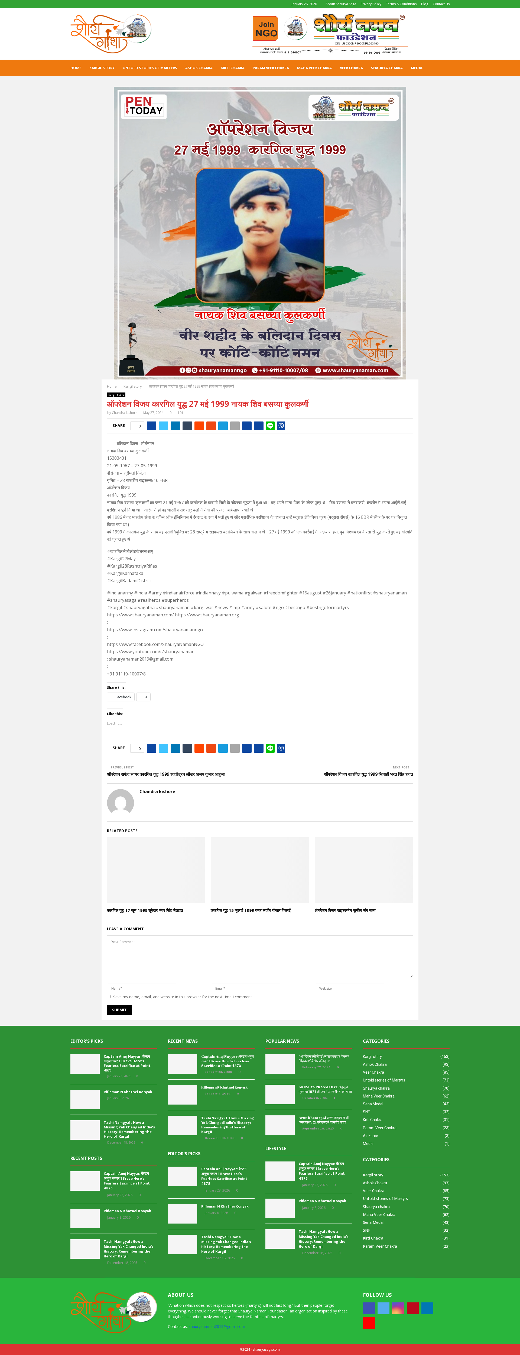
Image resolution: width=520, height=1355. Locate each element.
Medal (417, 67)
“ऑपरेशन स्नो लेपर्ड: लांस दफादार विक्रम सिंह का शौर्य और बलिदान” (324, 1058)
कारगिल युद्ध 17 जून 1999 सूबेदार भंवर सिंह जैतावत (145, 910)
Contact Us (441, 4)
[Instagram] (398, 1308)
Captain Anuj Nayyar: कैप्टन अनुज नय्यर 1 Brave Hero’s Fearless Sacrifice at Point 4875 (127, 1063)
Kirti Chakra (233, 67)
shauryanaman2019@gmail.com (217, 1326)
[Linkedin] (427, 1308)
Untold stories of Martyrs (150, 67)
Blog (424, 4)
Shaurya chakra (387, 67)
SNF (366, 1112)
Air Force (370, 1136)
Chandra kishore (124, 412)
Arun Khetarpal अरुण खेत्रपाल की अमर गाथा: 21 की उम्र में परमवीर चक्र (324, 1120)
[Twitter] (383, 1308)
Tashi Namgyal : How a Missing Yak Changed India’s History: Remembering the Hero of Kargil (129, 1129)
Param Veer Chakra (271, 67)
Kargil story (102, 67)
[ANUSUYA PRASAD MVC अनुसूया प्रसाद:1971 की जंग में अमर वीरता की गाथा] (280, 1094)
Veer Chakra (351, 67)
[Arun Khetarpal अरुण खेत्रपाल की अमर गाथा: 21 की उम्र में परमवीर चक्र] (280, 1125)
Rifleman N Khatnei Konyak (128, 1091)
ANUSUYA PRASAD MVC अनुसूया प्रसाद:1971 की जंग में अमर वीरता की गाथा (325, 1089)
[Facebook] (369, 1308)
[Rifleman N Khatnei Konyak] (85, 1099)
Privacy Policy (371, 4)
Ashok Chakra (199, 67)
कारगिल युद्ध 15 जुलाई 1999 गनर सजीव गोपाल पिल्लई (251, 910)
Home (75, 67)
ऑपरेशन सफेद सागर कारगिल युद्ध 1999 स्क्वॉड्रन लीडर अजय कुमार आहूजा (166, 774)
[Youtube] (369, 1323)
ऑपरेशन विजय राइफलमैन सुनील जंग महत (345, 910)
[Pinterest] (413, 1308)
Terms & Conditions (401, 4)
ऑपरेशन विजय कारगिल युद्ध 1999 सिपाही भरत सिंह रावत (368, 774)
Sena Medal (373, 1104)
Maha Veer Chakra (314, 67)
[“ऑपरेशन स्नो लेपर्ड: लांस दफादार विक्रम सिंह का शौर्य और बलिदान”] (280, 1064)
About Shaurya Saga (341, 4)
